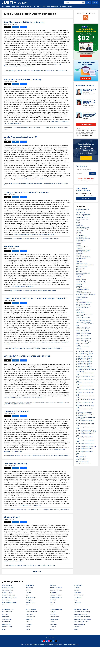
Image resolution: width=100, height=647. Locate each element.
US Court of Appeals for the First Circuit (86, 432)
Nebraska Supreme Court (82, 301)
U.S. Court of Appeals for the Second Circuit (19, 403)
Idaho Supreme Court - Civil (83, 273)
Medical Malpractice (81, 296)
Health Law (49, 70)
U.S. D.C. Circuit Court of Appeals (84, 412)
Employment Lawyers (8, 595)
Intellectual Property (81, 279)
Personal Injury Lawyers (9, 602)
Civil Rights (78, 232)
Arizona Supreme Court (82, 217)
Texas (28, 627)
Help (46, 644)
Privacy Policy (63, 644)
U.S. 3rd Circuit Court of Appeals (84, 358)
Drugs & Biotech (23, 70)
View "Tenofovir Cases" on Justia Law (22, 286)
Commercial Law (28, 402)
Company (41, 644)
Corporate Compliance (81, 247)
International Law (80, 281)
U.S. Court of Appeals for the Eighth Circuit (51, 348)
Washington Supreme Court (83, 458)
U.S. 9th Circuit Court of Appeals (84, 368)
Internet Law (79, 284)
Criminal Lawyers (7, 592)
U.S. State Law (31, 609)
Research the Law (26, 6)
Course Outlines (78, 595)
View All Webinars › (86, 124)
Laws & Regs (46, 6)
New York (29, 624)
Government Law (80, 268)
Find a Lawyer (6, 6)
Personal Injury (28, 290)
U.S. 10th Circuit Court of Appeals (84, 351)
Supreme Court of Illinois (82, 332)
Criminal (28, 590)
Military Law (79, 299)
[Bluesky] (53, 641)
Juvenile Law (79, 286)
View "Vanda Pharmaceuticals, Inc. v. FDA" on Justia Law (35, 179)
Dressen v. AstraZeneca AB (16, 411)
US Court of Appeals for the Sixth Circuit (86, 446)
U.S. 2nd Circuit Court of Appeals (84, 356)
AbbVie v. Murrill (12, 517)
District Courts (6, 624)
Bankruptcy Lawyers (8, 587)
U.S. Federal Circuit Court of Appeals (85, 414)
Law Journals (77, 597)
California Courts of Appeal (82, 229)
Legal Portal (33, 644)
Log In (88, 2)
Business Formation (56, 587)
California (29, 619)
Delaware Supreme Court (82, 252)
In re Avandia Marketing (15, 463)
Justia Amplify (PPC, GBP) (81, 622)
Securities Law (79, 319)
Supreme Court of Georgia (82, 328)
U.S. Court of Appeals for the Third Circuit (49, 238)
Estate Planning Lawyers (9, 597)
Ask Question (86, 198)
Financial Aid (77, 592)
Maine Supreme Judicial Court (83, 292)
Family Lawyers (6, 600)
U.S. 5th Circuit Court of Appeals (84, 361)
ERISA (77, 260)
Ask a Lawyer (15, 6)
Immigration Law (80, 274)
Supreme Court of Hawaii (82, 330)
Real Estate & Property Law (83, 317)
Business (53, 585)
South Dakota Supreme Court (83, 320)
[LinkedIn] (42, 641)
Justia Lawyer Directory (80, 614)
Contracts (11, 455)
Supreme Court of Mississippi (83, 333)
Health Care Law (80, 270)
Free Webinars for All (85, 85)
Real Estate (53, 600)
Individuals (30, 585)
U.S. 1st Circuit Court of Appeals (84, 355)
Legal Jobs (53, 612)
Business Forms (54, 617)
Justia (52, 637)
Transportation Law (81, 350)
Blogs (75, 600)
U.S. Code (5, 614)
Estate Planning (30, 597)
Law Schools (37, 6)
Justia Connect (25, 644)
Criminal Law (19, 509)
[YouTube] (44, 641)
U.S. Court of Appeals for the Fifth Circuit (45, 565)
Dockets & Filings (7, 627)
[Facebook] (47, 641)
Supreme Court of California (49, 290)
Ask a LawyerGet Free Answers (83, 189)
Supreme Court (6, 619)
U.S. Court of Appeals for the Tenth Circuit (58, 455)
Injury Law (78, 276)
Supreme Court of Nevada (82, 337)
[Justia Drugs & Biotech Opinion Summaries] (9, 2)
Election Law (79, 255)
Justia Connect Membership (82, 612)
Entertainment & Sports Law (83, 256)
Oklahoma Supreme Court (82, 307)
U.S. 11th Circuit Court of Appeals (84, 353)
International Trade (81, 283)
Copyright (78, 245)
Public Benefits (79, 315)
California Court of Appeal (82, 227)
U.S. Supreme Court (81, 415)
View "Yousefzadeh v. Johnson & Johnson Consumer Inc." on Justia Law (24, 398)
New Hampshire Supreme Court (84, 302)
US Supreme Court (80, 454)
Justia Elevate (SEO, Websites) (82, 619)
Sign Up (95, 2)
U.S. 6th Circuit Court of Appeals (84, 363)
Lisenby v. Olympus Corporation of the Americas (26, 192)
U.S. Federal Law (8, 609)
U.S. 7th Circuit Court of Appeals (84, 364)
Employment (53, 592)
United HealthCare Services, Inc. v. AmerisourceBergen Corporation (35, 298)
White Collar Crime (64, 509)
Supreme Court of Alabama (83, 322)
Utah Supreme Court (81, 456)
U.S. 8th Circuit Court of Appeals (84, 366)
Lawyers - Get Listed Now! (86, 178)
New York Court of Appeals (83, 304)
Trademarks (53, 624)
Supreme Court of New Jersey (83, 338)
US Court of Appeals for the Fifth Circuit (86, 430)
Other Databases (56, 609)
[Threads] (51, 641)
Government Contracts (81, 266)
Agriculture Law (80, 211)
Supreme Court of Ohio (82, 340)
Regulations (5, 617)
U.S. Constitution (7, 612)
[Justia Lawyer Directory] (58, 641)
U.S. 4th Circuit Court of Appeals (84, 360)
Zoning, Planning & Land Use (83, 463)
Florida (28, 622)
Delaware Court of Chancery (83, 250)
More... (4, 605)
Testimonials (77, 627)
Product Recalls (54, 619)
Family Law (79, 261)
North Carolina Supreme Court (83, 306)
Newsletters (54, 6)
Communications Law (81, 237)
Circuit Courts (6, 622)
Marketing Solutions (66, 6)
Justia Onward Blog (79, 624)
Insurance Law (79, 278)
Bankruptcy (79, 224)
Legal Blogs (53, 614)
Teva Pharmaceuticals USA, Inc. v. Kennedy (24, 22)
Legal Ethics (79, 291)
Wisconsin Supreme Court (82, 461)
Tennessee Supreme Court (82, 346)
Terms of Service (53, 644)
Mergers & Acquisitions (82, 297)
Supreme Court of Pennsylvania (84, 342)
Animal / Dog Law (80, 212)
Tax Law (78, 345)
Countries (53, 627)
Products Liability (37, 290)
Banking (78, 222)
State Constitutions (32, 612)
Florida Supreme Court (81, 263)
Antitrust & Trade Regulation (83, 214)
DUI (27, 595)
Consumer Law (21, 348)
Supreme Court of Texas (82, 343)
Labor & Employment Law (31, 238)
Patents (78, 309)
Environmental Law (81, 258)
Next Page (37, 572)
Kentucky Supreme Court (82, 288)
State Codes (29, 614)
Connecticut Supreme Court (83, 238)
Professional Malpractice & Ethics (84, 314)
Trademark (78, 348)
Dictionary (77, 587)
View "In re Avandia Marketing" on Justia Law (28, 505)
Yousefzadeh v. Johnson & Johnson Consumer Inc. (27, 355)
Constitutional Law (14, 70)
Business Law (12, 402)
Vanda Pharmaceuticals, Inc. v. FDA (20, 137)
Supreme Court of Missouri (83, 335)
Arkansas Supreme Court (82, 219)
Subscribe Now (86, 158)
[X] (56, 641)
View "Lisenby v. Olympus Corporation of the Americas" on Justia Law (34, 234)
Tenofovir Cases (11, 246)
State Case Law (30, 617)
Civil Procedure (13, 348)
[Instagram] (49, 641)
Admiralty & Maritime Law (82, 209)
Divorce (28, 592)
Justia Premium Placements (82, 617)
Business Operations (56, 590)
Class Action (20, 402)
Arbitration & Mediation (82, 216)
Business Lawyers (7, 590)
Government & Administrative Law (37, 70)
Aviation (78, 220)
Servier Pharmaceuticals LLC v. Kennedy (22, 79)
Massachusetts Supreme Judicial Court (85, 294)
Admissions (77, 590)
